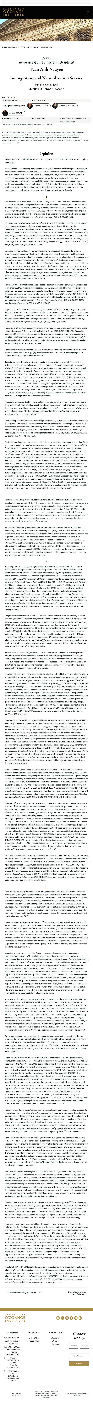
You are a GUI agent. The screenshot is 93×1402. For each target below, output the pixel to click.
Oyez (73, 121)
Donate (55, 1341)
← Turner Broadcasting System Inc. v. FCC (24, 1293)
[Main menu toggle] (88, 12)
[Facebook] (58, 1318)
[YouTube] (76, 1318)
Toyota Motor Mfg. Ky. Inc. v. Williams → (77, 1293)
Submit (79, 1364)
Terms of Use (33, 1338)
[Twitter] (62, 1318)
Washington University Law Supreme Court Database (36, 124)
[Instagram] (67, 1318)
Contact (55, 1344)
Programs (55, 1338)
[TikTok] (71, 1318)
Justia (14, 140)
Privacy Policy (34, 1341)
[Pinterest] (80, 1318)
